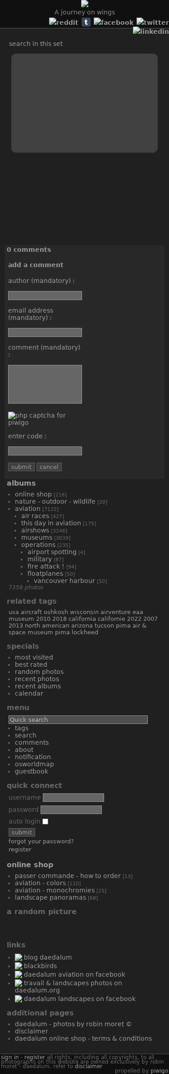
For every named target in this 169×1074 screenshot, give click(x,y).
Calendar (29, 693)
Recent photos (37, 679)
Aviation (28, 508)
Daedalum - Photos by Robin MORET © (73, 1024)
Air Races (35, 515)
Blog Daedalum (48, 957)
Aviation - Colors (40, 883)
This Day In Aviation (51, 523)
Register (20, 849)
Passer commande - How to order (68, 875)
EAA (137, 612)
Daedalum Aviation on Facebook (74, 974)
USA (14, 612)
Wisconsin (84, 612)
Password (24, 809)
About (24, 749)
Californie (111, 618)
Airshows (35, 530)
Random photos (39, 671)
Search (26, 735)
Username (25, 797)
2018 (59, 618)
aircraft (31, 612)
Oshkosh (56, 612)
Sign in (10, 1057)
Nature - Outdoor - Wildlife (55, 501)
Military (39, 559)
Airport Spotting (52, 551)
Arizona (82, 625)
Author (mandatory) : (41, 280)
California (82, 618)
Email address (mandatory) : (30, 314)
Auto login (25, 821)
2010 (43, 618)
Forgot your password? (41, 841)
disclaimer (88, 1066)
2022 (134, 618)
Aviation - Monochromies (55, 890)
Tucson (104, 625)
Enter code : (27, 436)
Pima (62, 632)
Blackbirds (40, 965)
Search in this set (36, 43)
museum (21, 618)
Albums (21, 483)
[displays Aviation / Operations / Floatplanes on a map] (18, 32)
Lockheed (85, 632)
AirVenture (115, 612)
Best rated (31, 664)
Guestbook (31, 771)
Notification (33, 756)
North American (47, 625)
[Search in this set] (9, 23)
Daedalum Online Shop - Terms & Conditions (83, 1038)
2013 (16, 625)
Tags (21, 728)
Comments (32, 742)
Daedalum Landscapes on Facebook (80, 998)
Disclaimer (31, 1031)
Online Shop (33, 494)
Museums (36, 537)
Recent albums (38, 686)
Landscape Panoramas (50, 897)
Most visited (34, 657)
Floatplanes (45, 573)
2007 (150, 618)
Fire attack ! (45, 566)
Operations (38, 544)
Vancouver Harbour (64, 580)
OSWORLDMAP (34, 764)
